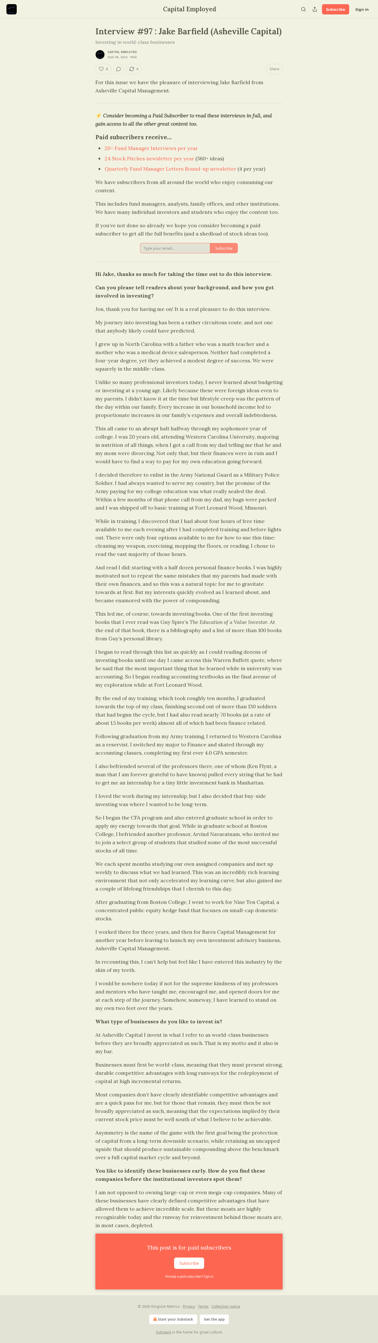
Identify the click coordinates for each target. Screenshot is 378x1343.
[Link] (88, 137)
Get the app (214, 1319)
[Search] (303, 9)
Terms (203, 1306)
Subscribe (335, 9)
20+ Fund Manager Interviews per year (151, 148)
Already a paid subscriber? (189, 1276)
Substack (163, 1332)
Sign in (362, 9)
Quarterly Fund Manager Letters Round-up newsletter (170, 168)
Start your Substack (175, 1319)
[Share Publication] (315, 9)
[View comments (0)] (118, 69)
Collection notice (226, 1306)
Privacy (189, 1306)
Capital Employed (122, 52)
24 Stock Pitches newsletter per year (149, 158)
